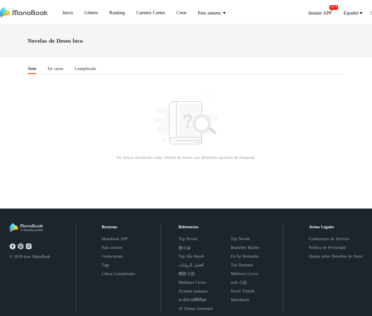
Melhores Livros (244, 274)
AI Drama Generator (195, 308)
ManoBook (41, 256)
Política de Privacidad (327, 247)
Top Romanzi (242, 265)
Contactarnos (112, 256)
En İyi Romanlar (245, 256)
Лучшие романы (193, 291)
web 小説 (239, 282)
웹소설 (184, 247)
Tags (105, 265)
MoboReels (240, 300)
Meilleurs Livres (192, 282)
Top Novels (188, 239)
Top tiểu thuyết (191, 256)
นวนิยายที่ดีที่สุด (192, 300)
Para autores (112, 247)
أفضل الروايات (191, 265)
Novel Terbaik (243, 291)
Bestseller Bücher (245, 247)
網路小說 (186, 274)
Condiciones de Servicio (329, 239)
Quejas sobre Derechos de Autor (336, 256)
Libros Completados (118, 274)
